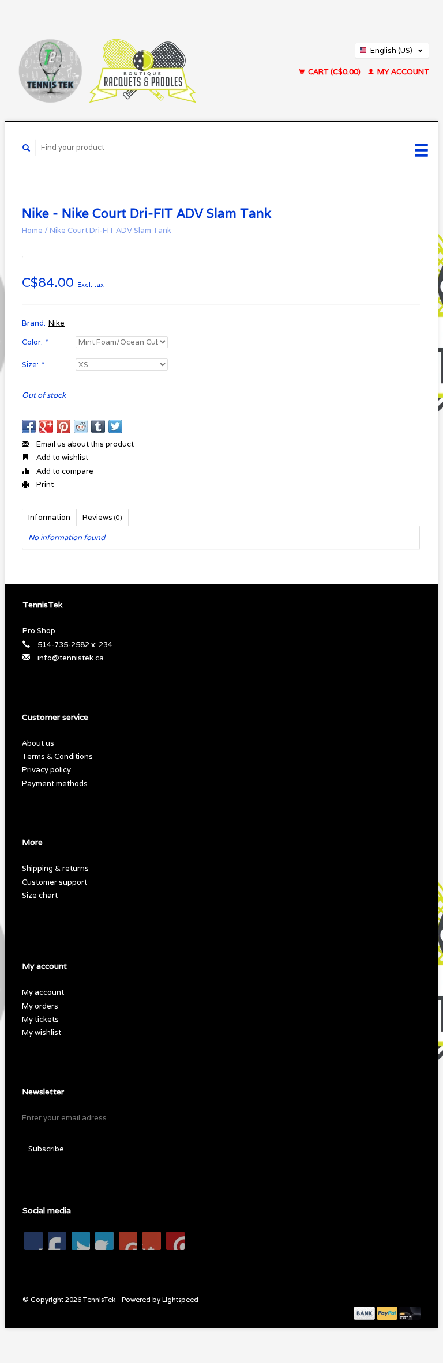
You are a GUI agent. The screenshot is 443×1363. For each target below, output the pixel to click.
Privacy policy (46, 770)
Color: (34, 342)
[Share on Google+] (46, 426)
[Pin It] (63, 426)
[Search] (26, 147)
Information (49, 517)
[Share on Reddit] (81, 426)
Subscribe (46, 1149)
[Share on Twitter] (115, 426)
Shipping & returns (55, 868)
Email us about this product (84, 444)
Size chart (40, 895)
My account (402, 72)
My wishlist (41, 1032)
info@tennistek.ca (70, 658)
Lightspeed (180, 1299)
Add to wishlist (61, 457)
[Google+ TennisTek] (81, 1241)
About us (38, 743)
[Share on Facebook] (29, 426)
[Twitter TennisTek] (57, 1241)
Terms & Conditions (57, 756)
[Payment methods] (365, 1312)
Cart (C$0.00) (334, 72)
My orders (40, 1006)
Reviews (102, 517)
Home (32, 230)
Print (44, 484)
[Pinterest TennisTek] (104, 1241)
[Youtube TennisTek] (128, 1241)
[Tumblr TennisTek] (151, 1241)
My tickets (40, 1019)
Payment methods (55, 783)
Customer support (54, 882)
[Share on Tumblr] (98, 426)
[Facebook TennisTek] (33, 1241)
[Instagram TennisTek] (175, 1241)
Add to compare (64, 471)
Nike (56, 323)
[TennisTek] (135, 60)
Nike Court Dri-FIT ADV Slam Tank (110, 230)
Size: (32, 364)
